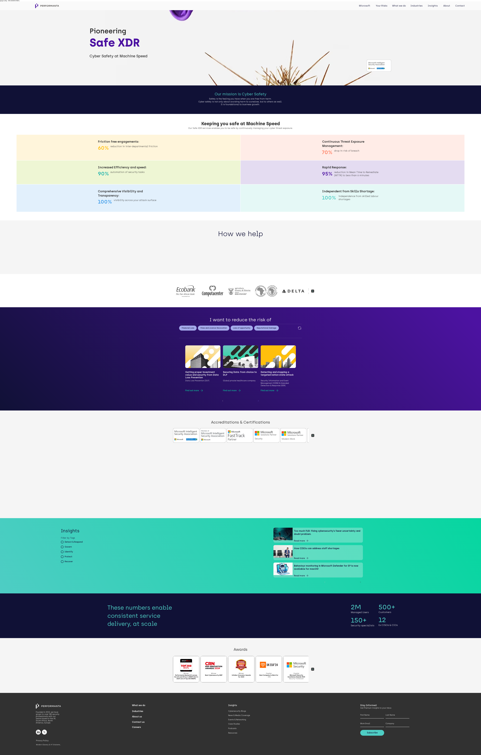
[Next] (258, 400)
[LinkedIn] (38, 732)
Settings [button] (448, 750)
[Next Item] (312, 291)
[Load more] (299, 328)
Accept (470, 750)
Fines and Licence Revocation (213, 328)
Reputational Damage (266, 328)
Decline (459, 750)
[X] (44, 732)
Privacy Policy (8, 752)
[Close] (477, 750)
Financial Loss (188, 328)
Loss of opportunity (241, 328)
